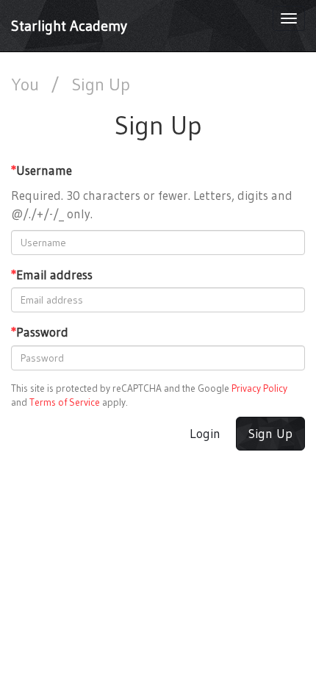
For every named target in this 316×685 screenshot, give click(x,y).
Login (205, 434)
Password (39, 332)
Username (41, 170)
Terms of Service (64, 402)
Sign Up (270, 434)
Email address (52, 274)
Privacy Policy (259, 388)
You (27, 84)
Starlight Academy (69, 26)
